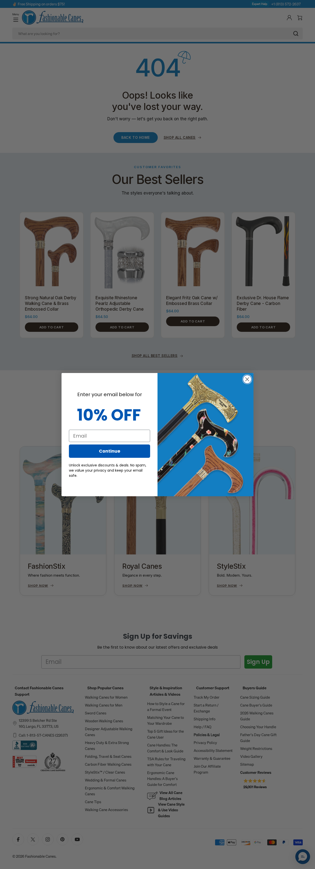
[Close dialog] (247, 379)
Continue (109, 451)
